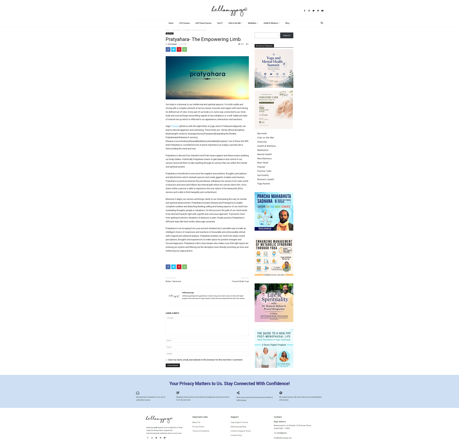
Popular (261, 166)
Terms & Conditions (200, 431)
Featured (262, 141)
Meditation (263, 150)
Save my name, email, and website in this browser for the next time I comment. (205, 359)
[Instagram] (309, 10)
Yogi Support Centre (239, 422)
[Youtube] (322, 10)
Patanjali (175, 126)
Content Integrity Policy (241, 431)
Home (168, 30)
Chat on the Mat (265, 137)
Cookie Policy (236, 435)
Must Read (262, 162)
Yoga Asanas (176, 30)
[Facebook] (304, 10)
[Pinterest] (179, 49)
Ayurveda (262, 133)
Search (286, 35)
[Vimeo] (318, 10)
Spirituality (263, 175)
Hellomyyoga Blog (238, 427)
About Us (196, 422)
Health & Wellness (266, 145)
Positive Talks (264, 171)
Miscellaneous (264, 158)
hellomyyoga (172, 44)
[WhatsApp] (184, 49)
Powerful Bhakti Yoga (240, 281)
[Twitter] (313, 10)
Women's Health (265, 179)
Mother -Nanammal (173, 281)
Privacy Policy (198, 427)
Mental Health (264, 154)
